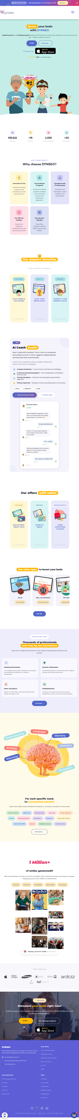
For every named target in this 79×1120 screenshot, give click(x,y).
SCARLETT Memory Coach (49, 1058)
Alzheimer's (37, 818)
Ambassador (45, 1094)
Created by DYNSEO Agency (55, 1113)
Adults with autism (64, 818)
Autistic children (13, 813)
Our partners (45, 1086)
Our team (44, 1079)
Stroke (11, 818)
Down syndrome (23, 818)
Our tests (5, 1086)
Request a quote (46, 1090)
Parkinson (49, 818)
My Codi (43, 1065)
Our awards (44, 1083)
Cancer (32, 824)
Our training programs (47, 1021)
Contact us (44, 1098)
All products (5, 1094)
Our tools (5, 1083)
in (42, 1108)
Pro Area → (39, 703)
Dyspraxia (52, 813)
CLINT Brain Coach (46, 1054)
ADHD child (26, 813)
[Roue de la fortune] (5, 1115)
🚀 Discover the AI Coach (24, 395)
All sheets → (39, 832)
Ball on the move (46, 1062)
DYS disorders (39, 813)
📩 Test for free (46, 395)
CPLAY (43, 1069)
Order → (26, 1021)
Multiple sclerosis (45, 824)
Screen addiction (65, 813)
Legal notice (41, 1113)
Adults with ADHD (19, 824)
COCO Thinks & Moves (48, 1050)
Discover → (62, 3)
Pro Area (4, 1090)
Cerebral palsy (60, 824)
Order (32, 43)
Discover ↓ (45, 43)
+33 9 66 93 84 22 (9, 1064)
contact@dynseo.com (11, 1057)
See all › (39, 614)
